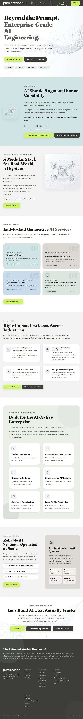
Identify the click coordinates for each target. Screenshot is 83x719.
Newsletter (28, 706)
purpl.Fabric (42, 683)
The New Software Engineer (62, 681)
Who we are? (57, 672)
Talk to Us (75, 3)
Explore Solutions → (12, 387)
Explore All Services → (13, 301)
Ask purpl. (62, 3)
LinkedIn (27, 703)
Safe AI (56, 683)
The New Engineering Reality (67, 135)
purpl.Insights (42, 681)
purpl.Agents (42, 675)
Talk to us (27, 698)
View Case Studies (11, 585)
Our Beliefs (57, 675)
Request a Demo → (13, 59)
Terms (78, 715)
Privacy (72, 715)
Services (27, 672)
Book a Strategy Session (35, 59)
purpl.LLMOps (42, 686)
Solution (27, 675)
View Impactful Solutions (32, 387)
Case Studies (28, 678)
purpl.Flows (42, 678)
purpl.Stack (42, 672)
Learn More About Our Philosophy (38, 135)
